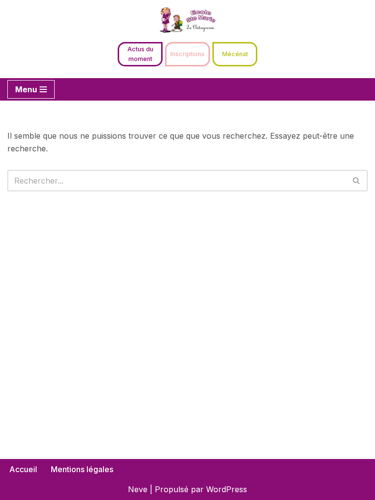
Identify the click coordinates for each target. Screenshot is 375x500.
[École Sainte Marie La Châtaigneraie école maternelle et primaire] (187, 20)
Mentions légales (82, 469)
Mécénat (235, 54)
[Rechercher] (357, 180)
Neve (137, 489)
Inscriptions (187, 54)
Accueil (23, 469)
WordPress (226, 489)
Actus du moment (140, 53)
